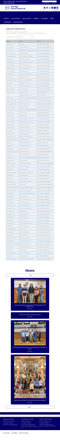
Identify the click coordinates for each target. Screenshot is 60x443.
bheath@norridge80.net (44, 127)
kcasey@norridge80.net (44, 83)
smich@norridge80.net (43, 175)
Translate (54, 3)
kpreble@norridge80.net (44, 44)
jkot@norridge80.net (43, 142)
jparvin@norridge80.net (44, 199)
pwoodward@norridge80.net (45, 258)
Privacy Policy (6, 433)
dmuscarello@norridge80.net (45, 184)
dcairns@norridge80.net (44, 77)
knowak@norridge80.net (44, 193)
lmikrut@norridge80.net (44, 178)
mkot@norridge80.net (43, 145)
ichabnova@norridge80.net (44, 89)
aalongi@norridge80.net (44, 56)
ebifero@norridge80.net (44, 68)
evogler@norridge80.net (44, 250)
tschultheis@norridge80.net (45, 241)
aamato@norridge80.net (44, 59)
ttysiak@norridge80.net (44, 247)
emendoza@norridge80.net (45, 172)
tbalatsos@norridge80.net (44, 62)
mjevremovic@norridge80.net (45, 139)
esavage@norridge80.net (44, 235)
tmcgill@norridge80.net (43, 169)
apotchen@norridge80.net (44, 211)
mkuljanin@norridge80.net (44, 148)
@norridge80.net (42, 95)
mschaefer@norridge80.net (45, 238)
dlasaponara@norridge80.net (45, 151)
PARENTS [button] (36, 18)
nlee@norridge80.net (43, 154)
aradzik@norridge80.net (44, 220)
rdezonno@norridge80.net (44, 100)
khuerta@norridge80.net (44, 133)
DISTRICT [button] (6, 18)
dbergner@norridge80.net (44, 65)
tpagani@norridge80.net (44, 196)
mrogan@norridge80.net (44, 226)
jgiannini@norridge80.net (44, 112)
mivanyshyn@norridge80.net (45, 136)
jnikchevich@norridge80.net (45, 190)
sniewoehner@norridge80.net (45, 187)
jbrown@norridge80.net (44, 74)
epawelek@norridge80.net (44, 202)
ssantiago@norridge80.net (44, 232)
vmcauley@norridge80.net (44, 166)
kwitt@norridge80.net (43, 256)
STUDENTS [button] (44, 18)
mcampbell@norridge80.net (45, 80)
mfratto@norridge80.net (44, 109)
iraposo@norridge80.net (44, 223)
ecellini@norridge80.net (44, 86)
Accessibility (14, 433)
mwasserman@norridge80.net (45, 253)
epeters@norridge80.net (44, 50)
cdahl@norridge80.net (43, 92)
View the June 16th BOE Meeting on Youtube (30, 314)
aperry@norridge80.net (44, 208)
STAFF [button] (52, 18)
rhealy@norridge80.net (43, 124)
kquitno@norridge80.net (44, 217)
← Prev (30, 275)
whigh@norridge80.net (43, 130)
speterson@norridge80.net (44, 47)
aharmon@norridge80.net (44, 121)
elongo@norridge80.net (44, 157)
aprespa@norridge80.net (44, 214)
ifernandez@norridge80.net (45, 106)
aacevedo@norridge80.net (44, 53)
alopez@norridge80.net (44, 160)
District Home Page (23, 433)
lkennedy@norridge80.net (44, 244)
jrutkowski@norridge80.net (44, 229)
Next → (30, 407)
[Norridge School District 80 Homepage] (16, 7)
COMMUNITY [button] (7, 22)
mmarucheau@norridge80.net (45, 163)
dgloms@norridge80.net (44, 115)
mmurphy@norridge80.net (44, 181)
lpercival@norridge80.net (44, 205)
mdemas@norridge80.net (44, 98)
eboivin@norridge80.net (44, 71)
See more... (30, 308)
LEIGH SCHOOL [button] (26, 18)
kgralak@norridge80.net (44, 118)
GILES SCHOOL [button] (15, 18)
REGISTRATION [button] (18, 22)
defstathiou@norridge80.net (45, 103)
